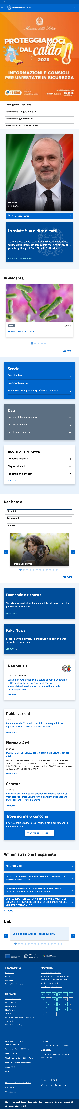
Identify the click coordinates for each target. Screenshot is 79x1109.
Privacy (23, 1102)
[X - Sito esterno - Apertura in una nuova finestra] (46, 1085)
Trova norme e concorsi (13, 999)
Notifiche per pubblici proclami (51, 987)
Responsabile (48, 1102)
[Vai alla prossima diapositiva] (73, 552)
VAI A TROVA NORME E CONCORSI (37, 833)
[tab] (32, 343)
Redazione (58, 1102)
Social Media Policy (35, 1102)
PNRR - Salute (10, 1002)
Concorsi (8, 976)
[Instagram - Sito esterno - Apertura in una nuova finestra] (51, 1085)
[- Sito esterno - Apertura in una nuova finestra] (39, 56)
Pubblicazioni (10, 980)
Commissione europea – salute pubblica (34, 933)
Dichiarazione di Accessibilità (15, 1106)
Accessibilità (68, 1102)
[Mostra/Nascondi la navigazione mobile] (2, 7)
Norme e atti (9, 972)
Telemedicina (9, 1021)
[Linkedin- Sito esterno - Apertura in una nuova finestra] (60, 1085)
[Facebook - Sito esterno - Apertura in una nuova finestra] (42, 1085)
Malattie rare (10, 1010)
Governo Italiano (9, 2)
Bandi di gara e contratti (49, 983)
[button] (74, 7)
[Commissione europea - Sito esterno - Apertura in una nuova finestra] (12, 956)
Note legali (16, 1102)
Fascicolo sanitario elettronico (15, 1025)
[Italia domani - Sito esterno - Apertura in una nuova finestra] (50, 956)
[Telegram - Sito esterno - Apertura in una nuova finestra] (55, 1085)
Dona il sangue (10, 1006)
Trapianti (8, 1013)
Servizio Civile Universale (14, 984)
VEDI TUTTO (12, 481)
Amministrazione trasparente (51, 972)
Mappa (7, 1102)
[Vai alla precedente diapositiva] (6, 552)
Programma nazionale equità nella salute (19, 1017)
